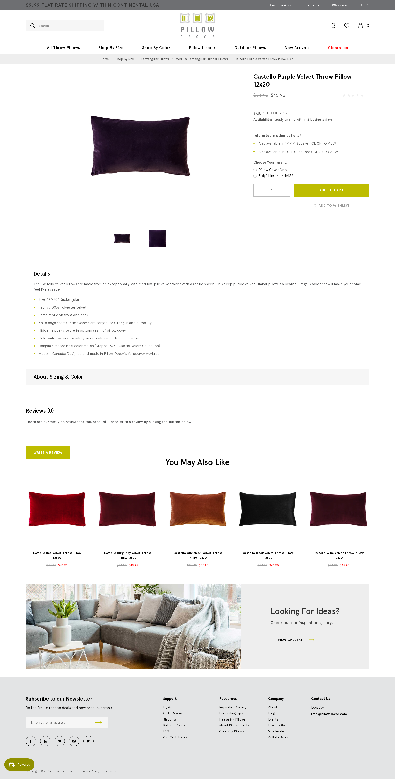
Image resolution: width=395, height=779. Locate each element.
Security (110, 771)
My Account (172, 707)
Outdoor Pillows (250, 47)
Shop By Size (111, 47)
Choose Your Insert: (270, 162)
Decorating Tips (231, 713)
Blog (271, 713)
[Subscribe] (99, 722)
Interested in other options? (277, 135)
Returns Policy (174, 725)
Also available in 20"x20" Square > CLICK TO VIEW (298, 152)
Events (273, 719)
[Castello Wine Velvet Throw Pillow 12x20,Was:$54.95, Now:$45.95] (338, 509)
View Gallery (291, 640)
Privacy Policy (89, 771)
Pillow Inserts (202, 47)
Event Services (280, 5)
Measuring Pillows (232, 719)
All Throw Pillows (63, 47)
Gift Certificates (175, 737)
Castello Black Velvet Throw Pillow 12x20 (268, 555)
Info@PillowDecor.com (329, 714)
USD (363, 5)
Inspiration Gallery (232, 707)
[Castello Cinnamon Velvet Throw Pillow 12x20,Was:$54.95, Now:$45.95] (198, 509)
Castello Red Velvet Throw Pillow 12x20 (57, 555)
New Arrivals (297, 47)
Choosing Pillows (231, 731)
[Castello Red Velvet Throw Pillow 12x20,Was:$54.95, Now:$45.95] (57, 509)
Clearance (338, 47)
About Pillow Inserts (234, 725)
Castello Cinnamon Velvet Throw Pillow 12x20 (198, 555)
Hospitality (311, 5)
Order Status (172, 713)
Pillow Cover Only (273, 169)
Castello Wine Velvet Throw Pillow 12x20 (338, 555)
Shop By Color (156, 47)
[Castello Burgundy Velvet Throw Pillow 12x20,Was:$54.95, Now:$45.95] (127, 509)
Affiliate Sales (278, 737)
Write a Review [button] (48, 453)
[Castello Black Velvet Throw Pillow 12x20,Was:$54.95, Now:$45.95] (268, 509)
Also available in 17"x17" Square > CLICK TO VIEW (297, 143)
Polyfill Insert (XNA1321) (277, 175)
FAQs (167, 731)
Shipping (169, 719)
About (272, 707)
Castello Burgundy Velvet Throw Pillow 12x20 (127, 555)
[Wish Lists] (346, 25)
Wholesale (339, 5)
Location (318, 707)
